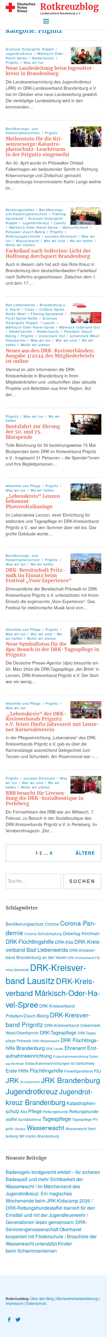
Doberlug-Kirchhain (81, 933)
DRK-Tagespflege (58, 1032)
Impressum (14, 1303)
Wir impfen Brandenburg (39, 1135)
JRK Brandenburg (70, 1080)
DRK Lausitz (54, 1048)
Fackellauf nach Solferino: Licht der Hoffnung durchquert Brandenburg (48, 253)
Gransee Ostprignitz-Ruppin (30, 49)
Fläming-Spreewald (47, 313)
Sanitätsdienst (29, 1119)
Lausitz (60, 222)
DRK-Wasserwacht (45, 1041)
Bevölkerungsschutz (25, 924)
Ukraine (20, 1129)
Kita (24, 1111)
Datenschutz (36, 1303)
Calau (29, 309)
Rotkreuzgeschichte (23, 236)
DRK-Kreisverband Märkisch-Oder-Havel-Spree (53, 992)
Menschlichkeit (75, 227)
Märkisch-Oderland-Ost (79, 327)
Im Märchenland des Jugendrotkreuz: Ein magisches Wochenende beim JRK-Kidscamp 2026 (48, 1193)
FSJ (97, 1071)
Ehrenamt (75, 1047)
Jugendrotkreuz (19, 53)
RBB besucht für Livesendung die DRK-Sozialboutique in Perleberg (45, 798)
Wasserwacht (27, 240)
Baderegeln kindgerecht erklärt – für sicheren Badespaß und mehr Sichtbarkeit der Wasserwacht (53, 1179)
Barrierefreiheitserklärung (77, 1298)
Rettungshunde (55, 1111)
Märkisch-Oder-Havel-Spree (33, 227)
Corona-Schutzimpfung (43, 933)
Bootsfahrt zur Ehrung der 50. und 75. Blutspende (33, 431)
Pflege (35, 1111)
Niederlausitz (43, 57)
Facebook (9, 1319)
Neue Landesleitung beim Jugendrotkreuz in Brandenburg (50, 70)
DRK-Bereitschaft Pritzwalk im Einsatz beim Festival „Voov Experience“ (39, 575)
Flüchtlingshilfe (46, 1070)
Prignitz (51, 132)
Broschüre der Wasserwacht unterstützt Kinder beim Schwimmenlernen (51, 1243)
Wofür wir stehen (35, 344)
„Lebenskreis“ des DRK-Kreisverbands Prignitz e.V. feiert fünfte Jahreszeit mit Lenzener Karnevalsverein (53, 721)
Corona (52, 924)
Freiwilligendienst (78, 1070)
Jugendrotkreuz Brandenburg (49, 1096)
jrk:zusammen (30, 1081)
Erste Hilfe (17, 1070)
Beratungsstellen (20, 209)
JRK (12, 1080)
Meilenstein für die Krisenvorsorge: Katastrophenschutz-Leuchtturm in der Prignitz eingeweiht (38, 146)
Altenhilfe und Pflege (23, 485)
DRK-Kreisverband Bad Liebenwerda (53, 945)
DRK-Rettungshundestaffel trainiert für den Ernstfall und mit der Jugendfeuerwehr (50, 1211)
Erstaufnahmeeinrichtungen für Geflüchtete (60, 1063)
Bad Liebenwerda (20, 304)
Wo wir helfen (81, 240)
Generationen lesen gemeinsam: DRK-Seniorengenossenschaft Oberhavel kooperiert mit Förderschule (46, 1229)
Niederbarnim (20, 331)
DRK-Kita (64, 942)
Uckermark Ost (52, 335)
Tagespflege (56, 1118)
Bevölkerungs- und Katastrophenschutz (23, 130)
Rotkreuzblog (69, 7)
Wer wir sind (54, 240)
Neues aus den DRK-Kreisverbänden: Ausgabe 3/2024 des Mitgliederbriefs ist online (50, 356)
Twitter (18, 1319)
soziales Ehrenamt (61, 236)
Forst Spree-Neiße (22, 318)
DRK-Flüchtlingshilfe (30, 941)
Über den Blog (42, 1298)
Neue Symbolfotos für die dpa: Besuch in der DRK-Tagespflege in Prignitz (52, 649)
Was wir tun (33, 62)
